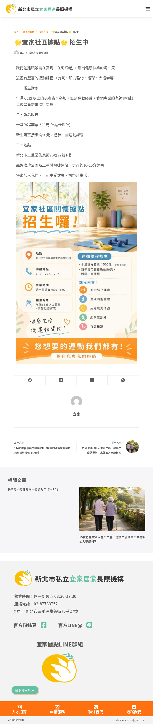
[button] (148, 9)
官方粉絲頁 (25, 625)
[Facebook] (30, 380)
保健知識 (43, 52)
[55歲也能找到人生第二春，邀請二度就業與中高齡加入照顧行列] (112, 509)
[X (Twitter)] (61, 380)
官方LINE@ (70, 625)
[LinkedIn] (92, 380)
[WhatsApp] (123, 380)
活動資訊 (33, 52)
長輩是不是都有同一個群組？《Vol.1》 (34, 489)
